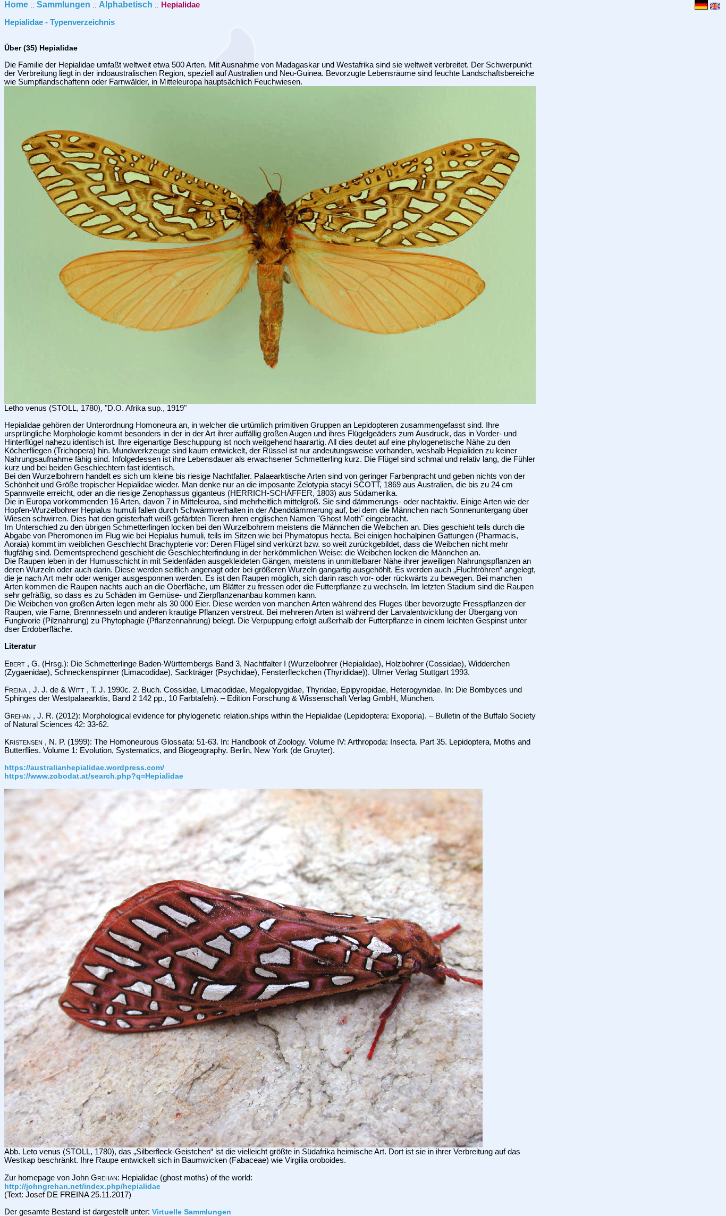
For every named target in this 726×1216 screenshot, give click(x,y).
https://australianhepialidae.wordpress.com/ (84, 767)
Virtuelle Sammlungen (191, 1211)
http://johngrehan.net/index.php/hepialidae (82, 1186)
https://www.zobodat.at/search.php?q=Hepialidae (93, 776)
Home (16, 4)
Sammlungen (63, 4)
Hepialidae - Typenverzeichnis (59, 22)
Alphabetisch (126, 4)
